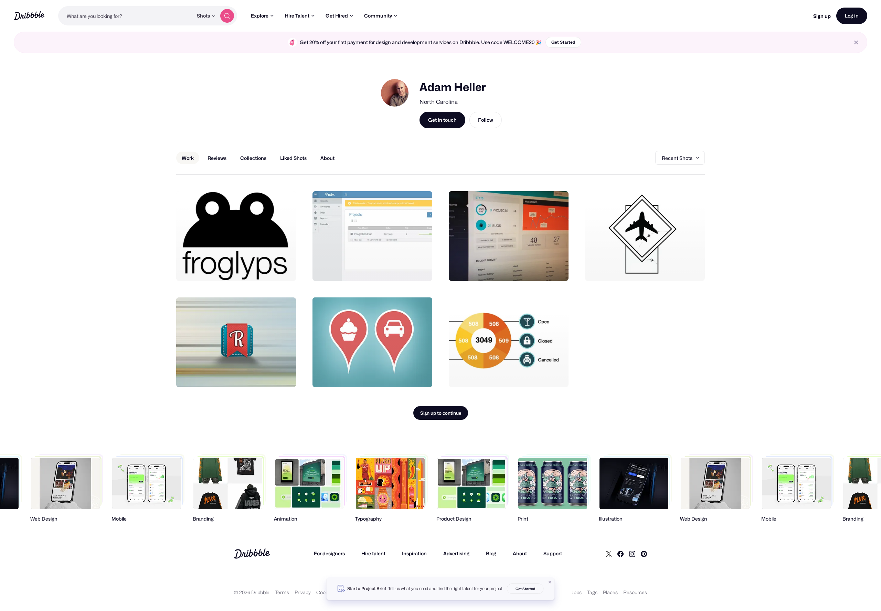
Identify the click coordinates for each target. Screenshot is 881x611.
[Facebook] (620, 553)
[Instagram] (632, 553)
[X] (609, 553)
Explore (259, 16)
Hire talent (373, 553)
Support (552, 553)
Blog (491, 553)
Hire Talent (297, 16)
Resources (635, 592)
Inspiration (414, 553)
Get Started (563, 42)
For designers (329, 553)
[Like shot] (283, 268)
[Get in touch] (256, 268)
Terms (282, 592)
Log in (852, 16)
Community (378, 16)
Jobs (577, 592)
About (520, 553)
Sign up (822, 16)
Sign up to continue (440, 413)
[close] (856, 42)
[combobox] (126, 16)
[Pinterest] (644, 553)
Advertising (456, 553)
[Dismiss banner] (549, 582)
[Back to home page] (29, 15)
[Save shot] (269, 268)
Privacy (303, 592)
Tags (592, 592)
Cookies (325, 592)
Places (610, 592)
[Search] (227, 16)
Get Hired (337, 16)
